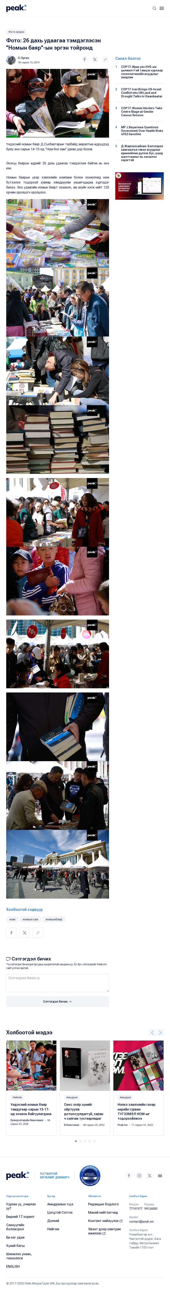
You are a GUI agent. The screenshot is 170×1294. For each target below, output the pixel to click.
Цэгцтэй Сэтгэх (60, 1213)
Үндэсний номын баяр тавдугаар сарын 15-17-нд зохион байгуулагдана (31, 1109)
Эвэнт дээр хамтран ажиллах (104, 1231)
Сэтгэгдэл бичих (55, 1001)
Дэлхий (53, 1221)
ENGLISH (13, 1266)
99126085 (151, 1208)
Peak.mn (123, 1125)
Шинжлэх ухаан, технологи (19, 1256)
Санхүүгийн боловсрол (15, 1227)
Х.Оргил (23, 58)
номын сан (30, 919)
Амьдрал (72, 1097)
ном (12, 919)
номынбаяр (54, 919)
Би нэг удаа (15, 1237)
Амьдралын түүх (60, 1204)
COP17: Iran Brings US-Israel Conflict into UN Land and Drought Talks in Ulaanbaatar (142, 93)
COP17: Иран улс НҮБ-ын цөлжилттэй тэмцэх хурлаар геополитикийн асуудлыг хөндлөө (142, 72)
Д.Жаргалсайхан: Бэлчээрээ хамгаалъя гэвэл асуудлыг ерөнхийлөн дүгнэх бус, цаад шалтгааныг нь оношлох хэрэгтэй (142, 153)
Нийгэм (17, 1097)
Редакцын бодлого (103, 1204)
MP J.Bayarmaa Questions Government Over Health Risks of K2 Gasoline (142, 131)
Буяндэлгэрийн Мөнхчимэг (27, 1120)
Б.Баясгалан (72, 1125)
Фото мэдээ (16, 32)
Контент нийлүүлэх (103, 1221)
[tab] (76, 1141)
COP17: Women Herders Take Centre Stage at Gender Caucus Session (141, 111)
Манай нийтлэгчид (103, 1213)
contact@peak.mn (141, 1221)
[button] (154, 8)
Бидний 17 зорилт (20, 1217)
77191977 (135, 1208)
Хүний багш (15, 1246)
